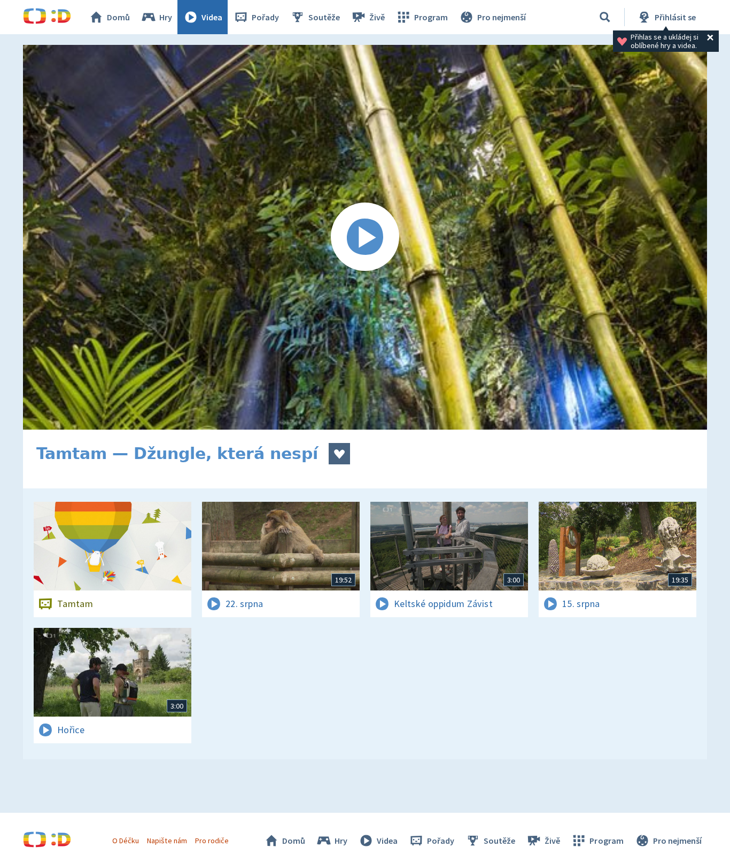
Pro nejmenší (501, 17)
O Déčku (125, 840)
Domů (118, 17)
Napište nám (167, 840)
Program (431, 17)
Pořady (265, 17)
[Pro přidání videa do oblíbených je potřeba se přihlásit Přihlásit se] (339, 453)
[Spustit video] (365, 237)
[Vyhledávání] (605, 17)
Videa (211, 17)
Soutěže (324, 17)
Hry (165, 17)
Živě (377, 17)
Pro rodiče (212, 840)
